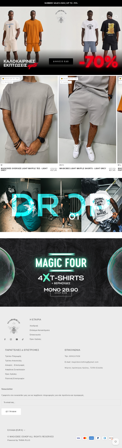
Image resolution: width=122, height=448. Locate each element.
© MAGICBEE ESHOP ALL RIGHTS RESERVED (30, 437)
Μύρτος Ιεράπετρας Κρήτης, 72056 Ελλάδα (84, 368)
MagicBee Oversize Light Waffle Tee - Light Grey (24, 169)
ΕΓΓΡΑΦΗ (11, 412)
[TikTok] (23, 339)
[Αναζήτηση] (109, 16)
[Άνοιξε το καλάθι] (116, 16)
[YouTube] (17, 339)
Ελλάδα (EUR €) (15, 430)
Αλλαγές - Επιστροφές (15, 365)
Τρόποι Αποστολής (13, 361)
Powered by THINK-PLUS (18, 440)
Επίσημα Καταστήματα (40, 330)
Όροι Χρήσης (35, 339)
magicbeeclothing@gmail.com (85, 362)
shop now (61, 293)
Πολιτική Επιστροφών (14, 378)
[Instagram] (11, 339)
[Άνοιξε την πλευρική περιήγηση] (6, 16)
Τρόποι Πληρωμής (13, 356)
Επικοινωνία (35, 335)
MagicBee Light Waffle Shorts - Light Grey (83, 168)
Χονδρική (34, 326)
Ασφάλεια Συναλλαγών (15, 370)
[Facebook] (5, 339)
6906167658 (74, 356)
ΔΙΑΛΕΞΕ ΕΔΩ (61, 61)
